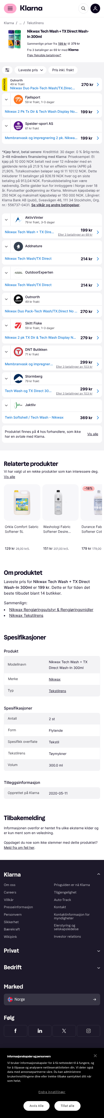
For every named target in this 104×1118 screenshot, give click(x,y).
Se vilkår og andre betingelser (55, 205)
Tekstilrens (57, 691)
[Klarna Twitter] (64, 1031)
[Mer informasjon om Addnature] (6, 246)
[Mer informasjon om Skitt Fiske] (6, 325)
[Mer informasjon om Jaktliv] (6, 405)
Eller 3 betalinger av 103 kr (74, 366)
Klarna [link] (9, 23)
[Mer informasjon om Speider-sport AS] (6, 126)
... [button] (20, 23)
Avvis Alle (37, 1106)
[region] (52, 1083)
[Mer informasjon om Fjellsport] (6, 99)
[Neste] (93, 516)
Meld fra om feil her (19, 847)
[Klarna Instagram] (88, 1031)
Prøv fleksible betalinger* (44, 55)
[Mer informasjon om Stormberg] (6, 378)
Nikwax (54, 679)
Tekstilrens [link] (35, 23)
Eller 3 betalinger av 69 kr (75, 234)
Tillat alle (67, 1106)
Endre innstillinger (51, 1092)
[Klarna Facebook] (15, 1031)
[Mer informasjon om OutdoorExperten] (6, 273)
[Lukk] (95, 1055)
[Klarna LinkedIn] (40, 1031)
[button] (14, 39)
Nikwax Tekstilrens (26, 615)
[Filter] (7, 70)
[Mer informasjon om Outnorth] (6, 299)
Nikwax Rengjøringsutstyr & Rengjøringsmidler (51, 609)
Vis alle (9, 477)
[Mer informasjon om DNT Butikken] (6, 352)
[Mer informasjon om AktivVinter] (6, 220)
